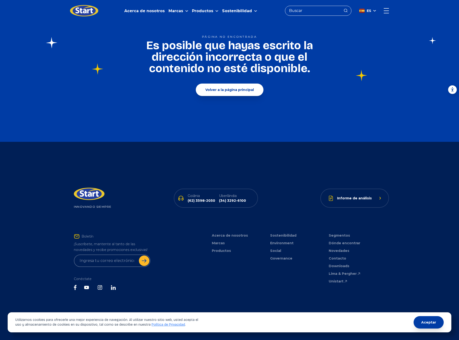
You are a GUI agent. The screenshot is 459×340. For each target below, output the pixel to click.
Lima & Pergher (343, 273)
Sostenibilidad (283, 235)
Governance (281, 258)
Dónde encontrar (344, 243)
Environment (282, 243)
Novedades (339, 251)
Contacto (337, 258)
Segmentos (339, 235)
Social (275, 251)
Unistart (336, 281)
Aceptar (428, 322)
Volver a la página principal (229, 90)
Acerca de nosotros (144, 11)
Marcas (218, 243)
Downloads (339, 266)
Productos (221, 251)
